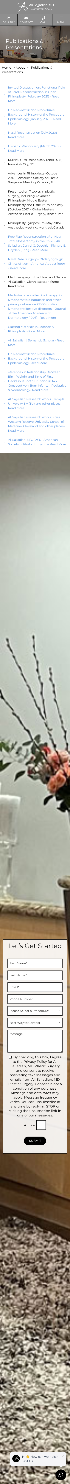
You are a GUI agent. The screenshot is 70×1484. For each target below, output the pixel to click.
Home (6, 67)
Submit (35, 1141)
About (20, 67)
